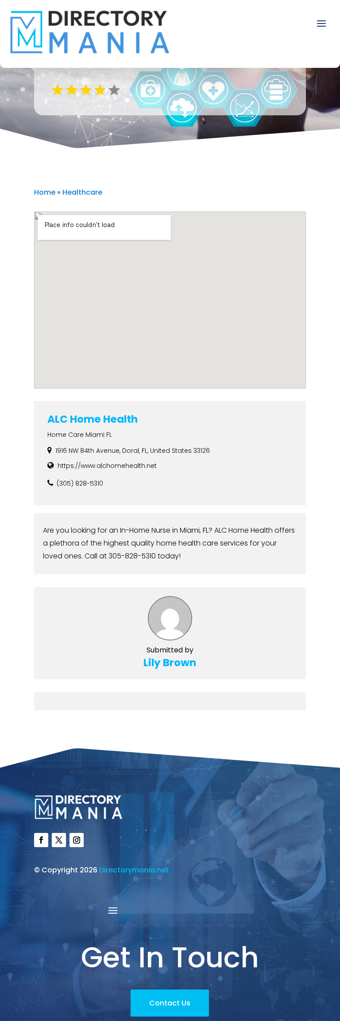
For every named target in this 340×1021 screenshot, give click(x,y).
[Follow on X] (59, 840)
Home (44, 192)
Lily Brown (169, 663)
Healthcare (82, 192)
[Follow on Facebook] (41, 840)
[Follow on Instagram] (77, 840)
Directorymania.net (134, 870)
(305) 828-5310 (80, 483)
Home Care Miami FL (79, 434)
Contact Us (169, 1003)
